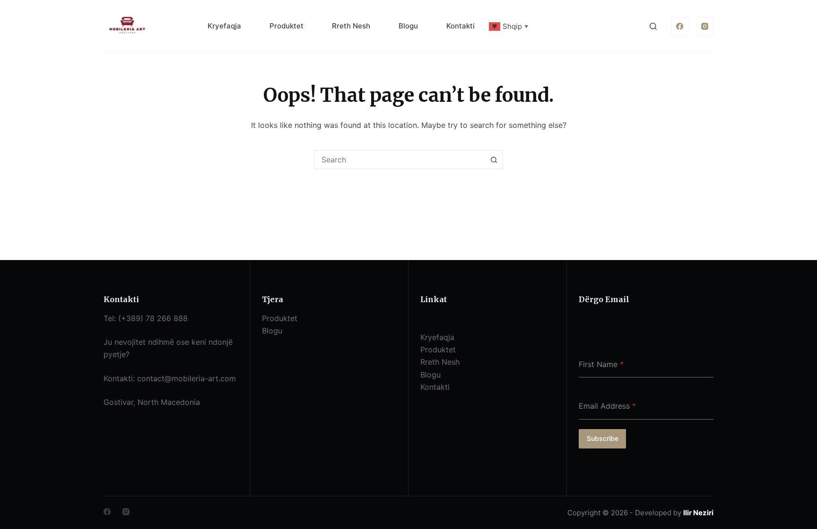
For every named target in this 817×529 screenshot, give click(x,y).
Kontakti (460, 25)
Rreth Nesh (351, 25)
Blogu (408, 25)
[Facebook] (680, 26)
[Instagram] (705, 26)
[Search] (653, 26)
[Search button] (494, 160)
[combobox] (399, 159)
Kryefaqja (224, 25)
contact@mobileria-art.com (186, 378)
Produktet (286, 25)
